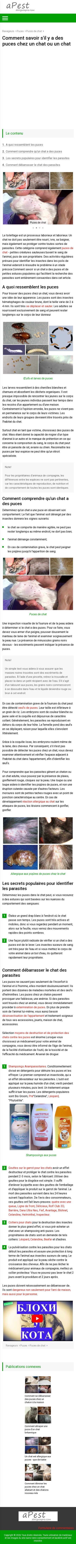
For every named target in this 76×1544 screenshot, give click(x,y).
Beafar (48, 1239)
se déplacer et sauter (39, 306)
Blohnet (62, 1210)
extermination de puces (30, 1007)
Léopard (53, 1096)
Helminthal (28, 1214)
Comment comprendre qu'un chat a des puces (32, 151)
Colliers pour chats (20, 1222)
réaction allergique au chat (38, 801)
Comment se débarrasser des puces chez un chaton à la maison (38, 1399)
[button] (5, 198)
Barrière (13, 1210)
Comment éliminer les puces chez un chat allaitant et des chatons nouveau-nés (36, 1488)
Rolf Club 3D (56, 1206)
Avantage (51, 1210)
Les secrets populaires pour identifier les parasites (35, 158)
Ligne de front (26, 1206)
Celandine (14, 1214)
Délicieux (41, 1206)
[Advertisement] (38, 87)
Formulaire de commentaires (56, 1528)
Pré (31, 1096)
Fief (41, 1210)
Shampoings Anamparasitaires (27, 1066)
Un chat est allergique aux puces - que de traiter (38, 1458)
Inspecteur (42, 1214)
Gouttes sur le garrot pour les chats (30, 1168)
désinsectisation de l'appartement (23, 1015)
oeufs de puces (28, 707)
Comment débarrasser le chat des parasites (31, 165)
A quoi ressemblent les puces (22, 144)
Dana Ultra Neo (28, 1210)
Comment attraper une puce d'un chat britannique (36, 1429)
